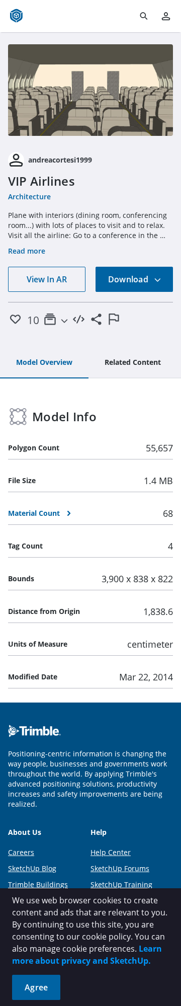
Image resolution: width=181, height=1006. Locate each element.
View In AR (47, 279)
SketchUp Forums (119, 868)
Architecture (29, 196)
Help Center (110, 852)
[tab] (44, 362)
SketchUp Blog (32, 868)
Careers (21, 852)
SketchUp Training (121, 884)
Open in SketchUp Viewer (90, 90)
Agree (36, 987)
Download (129, 279)
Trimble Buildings (38, 884)
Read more (26, 251)
